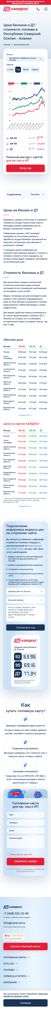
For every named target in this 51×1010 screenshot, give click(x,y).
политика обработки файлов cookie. (25, 995)
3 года (10, 69)
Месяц (26, 69)
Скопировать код (25, 627)
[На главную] (16, 9)
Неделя (35, 69)
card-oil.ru (27, 682)
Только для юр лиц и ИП (21, 854)
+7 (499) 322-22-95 (16, 913)
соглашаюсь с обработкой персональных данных (30, 870)
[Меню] (46, 9)
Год (18, 69)
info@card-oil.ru (14, 923)
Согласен (25, 1002)
